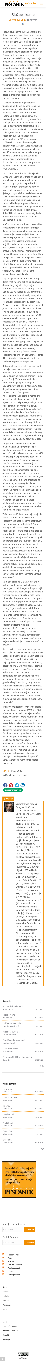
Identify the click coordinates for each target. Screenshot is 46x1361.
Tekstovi (5, 1292)
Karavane (7, 1089)
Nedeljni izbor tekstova (13, 1224)
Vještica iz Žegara (11, 1032)
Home (4, 1287)
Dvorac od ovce (10, 1097)
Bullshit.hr (7, 1140)
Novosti (6, 771)
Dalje (42, 1066)
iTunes (10, 1271)
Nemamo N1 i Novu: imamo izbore (19, 1057)
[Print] (23, 24)
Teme (4, 1309)
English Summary (11, 1237)
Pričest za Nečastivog (13, 1023)
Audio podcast (14, 1268)
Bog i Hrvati (8, 1114)
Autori (10, 1258)
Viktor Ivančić (17, 20)
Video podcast (14, 1275)
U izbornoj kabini (10, 1048)
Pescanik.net (13, 1255)
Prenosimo (6, 1305)
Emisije (5, 1296)
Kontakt (5, 1335)
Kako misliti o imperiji (13, 1006)
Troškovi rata (9, 1015)
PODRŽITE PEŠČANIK (13, 790)
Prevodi (11, 1261)
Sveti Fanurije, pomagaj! (14, 1040)
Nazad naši (8, 1123)
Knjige (4, 1322)
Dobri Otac (8, 1131)
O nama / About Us (10, 1331)
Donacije (6, 1339)
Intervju (6, 1106)
